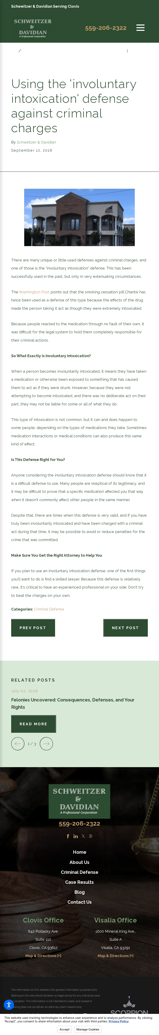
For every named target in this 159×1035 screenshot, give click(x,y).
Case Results (79, 882)
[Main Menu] (140, 27)
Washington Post (34, 292)
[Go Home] (15, 51)
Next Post (125, 628)
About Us (79, 862)
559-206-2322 (105, 27)
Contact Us (79, 902)
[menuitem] (79, 852)
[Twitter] (83, 836)
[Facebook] (68, 836)
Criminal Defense (49, 609)
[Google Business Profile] (91, 836)
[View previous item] (17, 743)
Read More (33, 724)
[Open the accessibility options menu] (9, 1005)
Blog (79, 892)
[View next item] (46, 743)
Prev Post (33, 628)
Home (79, 852)
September (35, 51)
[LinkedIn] (75, 836)
